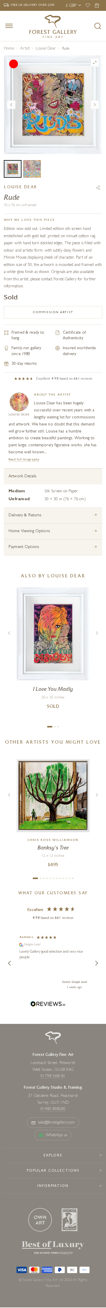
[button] (10, 963)
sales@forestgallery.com (56, 1123)
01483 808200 (53, 1109)
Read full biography (24, 459)
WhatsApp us (56, 1135)
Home (9, 49)
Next (94, 104)
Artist (24, 49)
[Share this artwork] (98, 188)
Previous (11, 104)
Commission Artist (53, 312)
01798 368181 (53, 1076)
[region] (53, 963)
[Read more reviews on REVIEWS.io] (48, 1004)
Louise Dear (46, 49)
